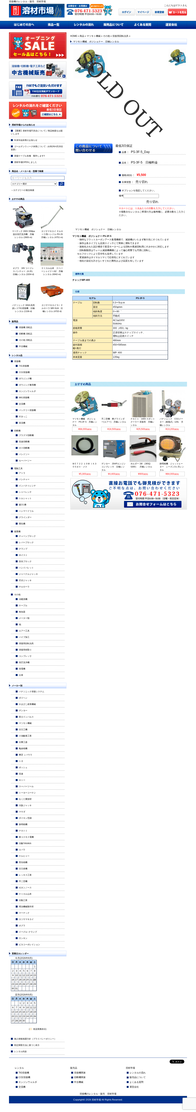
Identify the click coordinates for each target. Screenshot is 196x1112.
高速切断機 (24, 441)
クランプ (23, 549)
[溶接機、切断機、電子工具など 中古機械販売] (37, 77)
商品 (82, 36)
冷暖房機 (23, 599)
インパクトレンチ (27, 486)
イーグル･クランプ (28, 932)
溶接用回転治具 (26, 643)
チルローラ (24, 587)
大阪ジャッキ (25, 805)
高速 (21, 774)
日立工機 (23, 729)
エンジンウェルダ (27, 391)
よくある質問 (136, 1082)
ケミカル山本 (25, 894)
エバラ (22, 849)
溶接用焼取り (25, 650)
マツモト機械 (25, 723)
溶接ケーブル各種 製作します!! (29, 156)
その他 (17, 594)
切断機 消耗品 (25, 334)
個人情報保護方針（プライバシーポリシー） (35, 1039)
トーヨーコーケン (27, 793)
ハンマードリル (26, 511)
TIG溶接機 (24, 366)
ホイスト (23, 555)
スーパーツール (26, 786)
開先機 (22, 523)
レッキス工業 (25, 875)
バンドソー (24, 454)
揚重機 (17, 531)
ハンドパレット (26, 568)
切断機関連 (80, 1077)
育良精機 (23, 862)
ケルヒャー (24, 856)
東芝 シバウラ (25, 755)
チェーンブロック (27, 536)
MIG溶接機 (24, 397)
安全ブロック (25, 561)
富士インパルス (26, 717)
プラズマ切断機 (26, 435)
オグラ (22, 925)
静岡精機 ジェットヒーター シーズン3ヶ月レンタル (172, 466)
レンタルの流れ (138, 1072)
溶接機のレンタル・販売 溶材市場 (98, 1093)
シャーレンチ (25, 492)
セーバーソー (25, 460)
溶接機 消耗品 (25, 327)
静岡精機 (23, 824)
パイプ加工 (24, 637)
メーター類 (24, 618)
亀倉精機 (23, 748)
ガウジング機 (25, 378)
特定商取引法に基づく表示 (26, 1045)
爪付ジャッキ (25, 580)
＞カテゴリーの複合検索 (22, 190)
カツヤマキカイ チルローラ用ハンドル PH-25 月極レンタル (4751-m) (53, 234)
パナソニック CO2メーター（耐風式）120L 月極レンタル (171, 422)
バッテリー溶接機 (27, 410)
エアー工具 (24, 631)
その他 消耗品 (25, 340)
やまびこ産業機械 (27, 704)
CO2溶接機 (24, 372)
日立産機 (23, 868)
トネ (21, 761)
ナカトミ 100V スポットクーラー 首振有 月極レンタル (143, 422)
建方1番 (22, 504)
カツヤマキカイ (26, 919)
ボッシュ (23, 767)
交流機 (22, 404)
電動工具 (18, 468)
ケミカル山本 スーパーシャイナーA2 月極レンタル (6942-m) (52, 271)
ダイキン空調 (25, 818)
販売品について (138, 1077)
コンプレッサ (25, 656)
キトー (22, 780)
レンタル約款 (20, 1051)
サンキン (23, 938)
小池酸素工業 (25, 736)
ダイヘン (23, 698)
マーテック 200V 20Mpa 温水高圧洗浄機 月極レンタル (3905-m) (23, 234)
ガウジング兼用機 (27, 385)
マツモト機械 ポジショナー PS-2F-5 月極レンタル (84, 422)
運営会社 (134, 1087)
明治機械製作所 (26, 906)
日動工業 (23, 900)
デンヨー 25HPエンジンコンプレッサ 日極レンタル (113, 466)
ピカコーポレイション (29, 944)
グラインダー (25, 517)
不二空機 (23, 881)
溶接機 (17, 361)
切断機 (17, 431)
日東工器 (23, 742)
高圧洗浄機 (24, 662)
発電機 (22, 669)
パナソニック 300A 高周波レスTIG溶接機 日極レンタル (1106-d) (23, 308)
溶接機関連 (80, 1072)
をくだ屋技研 (25, 799)
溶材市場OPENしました (25, 162)
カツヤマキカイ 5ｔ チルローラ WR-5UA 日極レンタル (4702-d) (52, 308)
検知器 (22, 612)
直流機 (22, 423)
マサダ (22, 812)
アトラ (22, 473)
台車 (21, 675)
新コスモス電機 (26, 837)
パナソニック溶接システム (31, 691)
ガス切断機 (24, 448)
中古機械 (23, 346)
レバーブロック (26, 542)
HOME (73, 36)
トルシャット (25, 498)
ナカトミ (23, 830)
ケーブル (23, 605)
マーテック (24, 913)
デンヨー (23, 710)
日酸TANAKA (25, 843)
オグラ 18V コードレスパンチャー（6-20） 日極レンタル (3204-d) (24, 271)
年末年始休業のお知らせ (25, 140)
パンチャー (24, 479)
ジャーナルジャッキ (28, 574)
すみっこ (23, 416)
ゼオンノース (25, 887)
